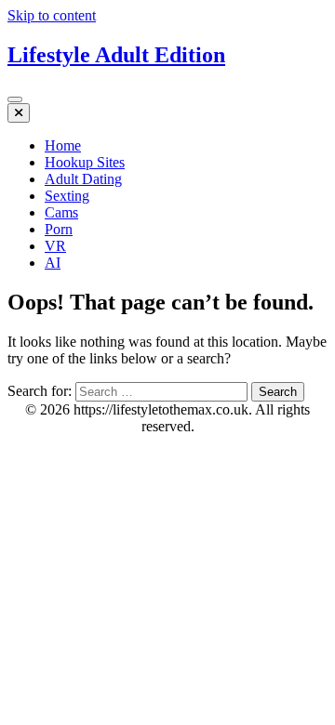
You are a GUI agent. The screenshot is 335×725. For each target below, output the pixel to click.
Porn (59, 229)
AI (52, 262)
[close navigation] (18, 113)
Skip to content (51, 15)
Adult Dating (83, 179)
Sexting (67, 196)
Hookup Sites (85, 162)
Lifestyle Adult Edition (116, 55)
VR (55, 246)
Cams (61, 212)
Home (63, 145)
